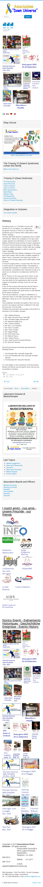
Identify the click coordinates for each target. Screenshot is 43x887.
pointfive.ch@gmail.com (32, 876)
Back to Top (37, 882)
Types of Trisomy (9, 188)
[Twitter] (7, 19)
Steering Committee (10, 487)
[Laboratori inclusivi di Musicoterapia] (21, 427)
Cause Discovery (9, 184)
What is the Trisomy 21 (11, 169)
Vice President (8, 491)
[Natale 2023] (12, 44)
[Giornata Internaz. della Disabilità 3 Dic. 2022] (11, 712)
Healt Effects (8, 192)
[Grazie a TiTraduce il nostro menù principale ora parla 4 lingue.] (24, 583)
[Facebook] (3, 19)
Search (28, 17)
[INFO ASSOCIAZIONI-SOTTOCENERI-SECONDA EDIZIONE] (7, 730)
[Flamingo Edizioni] (12, 522)
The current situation (10, 213)
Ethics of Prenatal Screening (13, 200)
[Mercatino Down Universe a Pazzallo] (22, 99)
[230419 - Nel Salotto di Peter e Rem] (36, 80)
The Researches (9, 196)
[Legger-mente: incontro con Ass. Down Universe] (12, 80)
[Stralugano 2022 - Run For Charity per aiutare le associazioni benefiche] (21, 730)
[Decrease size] (11, 25)
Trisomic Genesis (9, 186)
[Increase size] (4, 25)
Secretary (7, 493)
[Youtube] (10, 19)
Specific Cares (8, 194)
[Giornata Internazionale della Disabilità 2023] (11, 62)
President (7, 489)
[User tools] (37, 227)
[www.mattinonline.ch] (11, 546)
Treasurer (7, 495)
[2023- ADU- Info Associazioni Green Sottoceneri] (26, 44)
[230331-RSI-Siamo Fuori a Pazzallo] (7, 99)
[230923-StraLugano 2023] (31, 62)
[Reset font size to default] (8, 26)
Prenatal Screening (10, 198)
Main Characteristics (10, 190)
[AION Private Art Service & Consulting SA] (11, 601)
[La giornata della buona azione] (27, 80)
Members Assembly (10, 485)
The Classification (9, 182)
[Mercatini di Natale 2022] (18, 693)
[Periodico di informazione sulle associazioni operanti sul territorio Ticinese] (14, 532)
